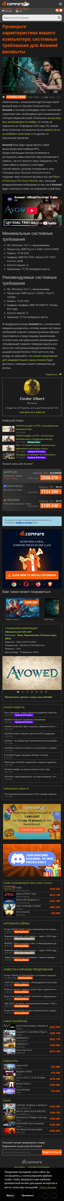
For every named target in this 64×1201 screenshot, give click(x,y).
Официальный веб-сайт (18, 631)
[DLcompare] (32, 1161)
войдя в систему (24, 522)
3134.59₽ (50, 491)
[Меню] (60, 4)
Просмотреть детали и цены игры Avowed (28, 697)
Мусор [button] (10, 1195)
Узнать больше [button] (47, 1187)
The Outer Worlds (27, 180)
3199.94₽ (50, 505)
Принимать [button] (28, 1195)
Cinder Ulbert (33, 97)
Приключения (31, 635)
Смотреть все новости (32, 412)
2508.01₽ (50, 477)
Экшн (20, 635)
